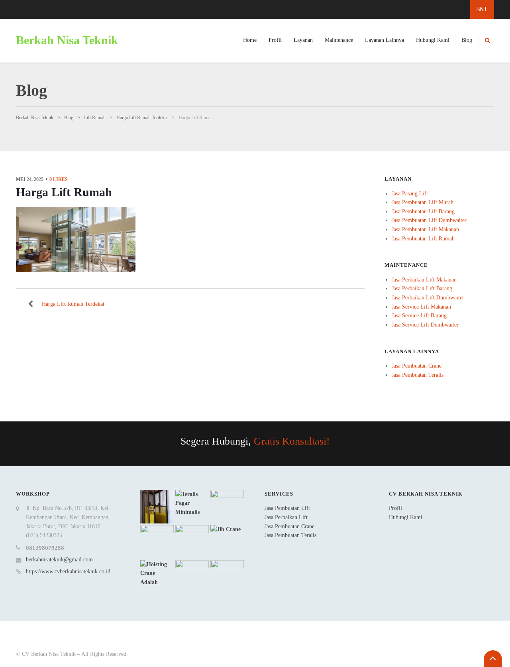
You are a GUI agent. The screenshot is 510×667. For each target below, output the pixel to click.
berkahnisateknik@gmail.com (59, 560)
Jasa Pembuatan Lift (287, 508)
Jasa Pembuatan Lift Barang (423, 211)
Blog (466, 40)
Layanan (303, 40)
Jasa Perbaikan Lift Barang (422, 288)
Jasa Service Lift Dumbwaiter (425, 325)
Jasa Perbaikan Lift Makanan (424, 280)
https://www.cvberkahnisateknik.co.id (68, 572)
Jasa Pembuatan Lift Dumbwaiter (429, 220)
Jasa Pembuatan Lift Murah (422, 202)
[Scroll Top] (493, 658)
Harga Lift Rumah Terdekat (73, 304)
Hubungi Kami (432, 40)
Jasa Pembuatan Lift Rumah (423, 239)
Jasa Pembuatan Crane (416, 366)
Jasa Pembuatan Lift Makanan (425, 229)
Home (250, 40)
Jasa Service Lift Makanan (421, 307)
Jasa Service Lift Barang (419, 316)
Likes (58, 179)
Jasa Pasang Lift (410, 194)
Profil (275, 40)
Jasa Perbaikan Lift (286, 517)
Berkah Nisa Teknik (67, 40)
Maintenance (339, 40)
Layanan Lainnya (384, 40)
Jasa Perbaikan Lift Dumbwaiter (428, 298)
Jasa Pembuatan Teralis (417, 375)
